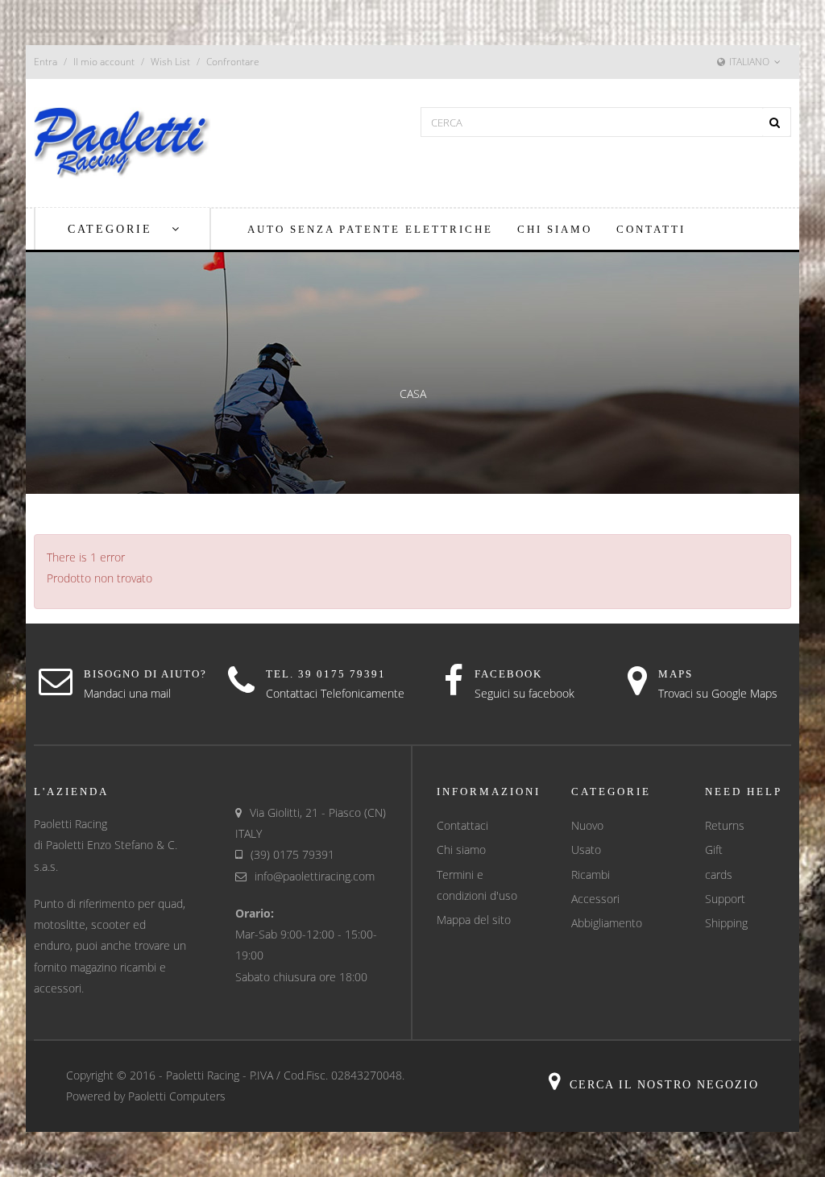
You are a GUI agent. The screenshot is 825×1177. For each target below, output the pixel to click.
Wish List (170, 61)
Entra (45, 61)
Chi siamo (461, 849)
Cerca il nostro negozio (664, 1085)
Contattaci (462, 825)
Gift (714, 849)
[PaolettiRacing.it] (122, 141)
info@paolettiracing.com (315, 876)
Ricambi (590, 874)
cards (718, 874)
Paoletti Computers (177, 1096)
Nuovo (587, 825)
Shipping (726, 922)
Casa (413, 393)
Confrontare (232, 61)
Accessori (595, 898)
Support (725, 898)
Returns (724, 825)
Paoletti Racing (202, 1075)
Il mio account (104, 61)
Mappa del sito (474, 919)
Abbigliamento (606, 922)
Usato (586, 849)
